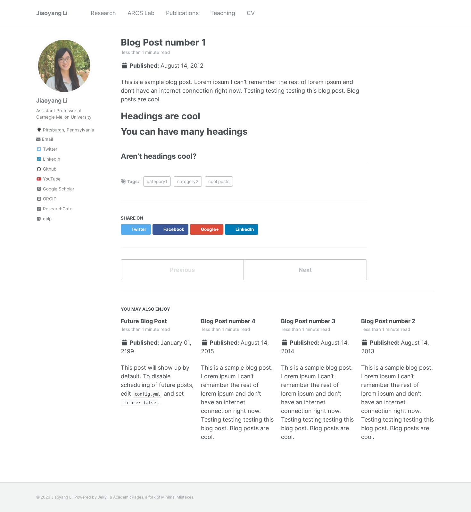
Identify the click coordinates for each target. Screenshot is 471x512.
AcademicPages (128, 497)
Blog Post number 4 (228, 321)
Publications (182, 13)
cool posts (218, 181)
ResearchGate (57, 208)
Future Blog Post (144, 321)
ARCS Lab (141, 13)
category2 (187, 181)
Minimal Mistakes (177, 497)
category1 (157, 181)
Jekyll (103, 497)
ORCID (49, 198)
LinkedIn (51, 159)
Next (305, 269)
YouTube (51, 178)
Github (49, 169)
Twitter (49, 149)
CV (251, 13)
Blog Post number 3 (308, 321)
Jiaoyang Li (52, 13)
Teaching (222, 13)
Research (103, 13)
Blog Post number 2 (388, 321)
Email (47, 139)
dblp (47, 218)
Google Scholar (58, 188)
